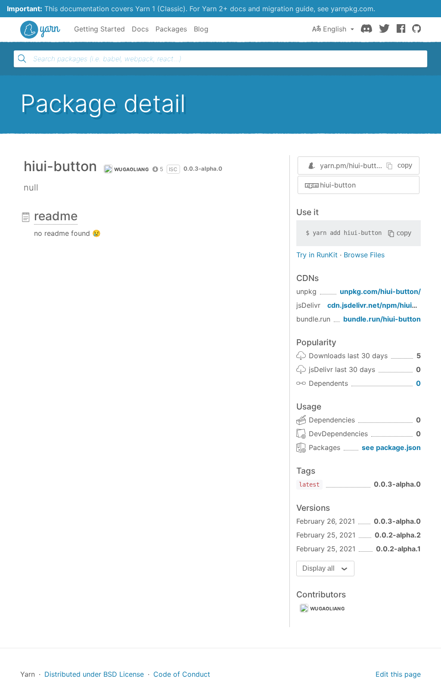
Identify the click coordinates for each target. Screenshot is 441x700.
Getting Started (99, 29)
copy (405, 165)
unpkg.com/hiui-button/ (380, 291)
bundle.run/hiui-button (382, 319)
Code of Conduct (181, 674)
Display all (318, 568)
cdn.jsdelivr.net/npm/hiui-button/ (383, 305)
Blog (201, 29)
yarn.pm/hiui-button (352, 165)
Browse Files (364, 254)
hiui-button (338, 185)
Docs (140, 29)
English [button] (334, 29)
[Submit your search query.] (22, 59)
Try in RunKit (317, 254)
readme (56, 216)
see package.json (391, 447)
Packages (171, 29)
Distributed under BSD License (94, 674)
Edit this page (398, 674)
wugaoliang (131, 169)
